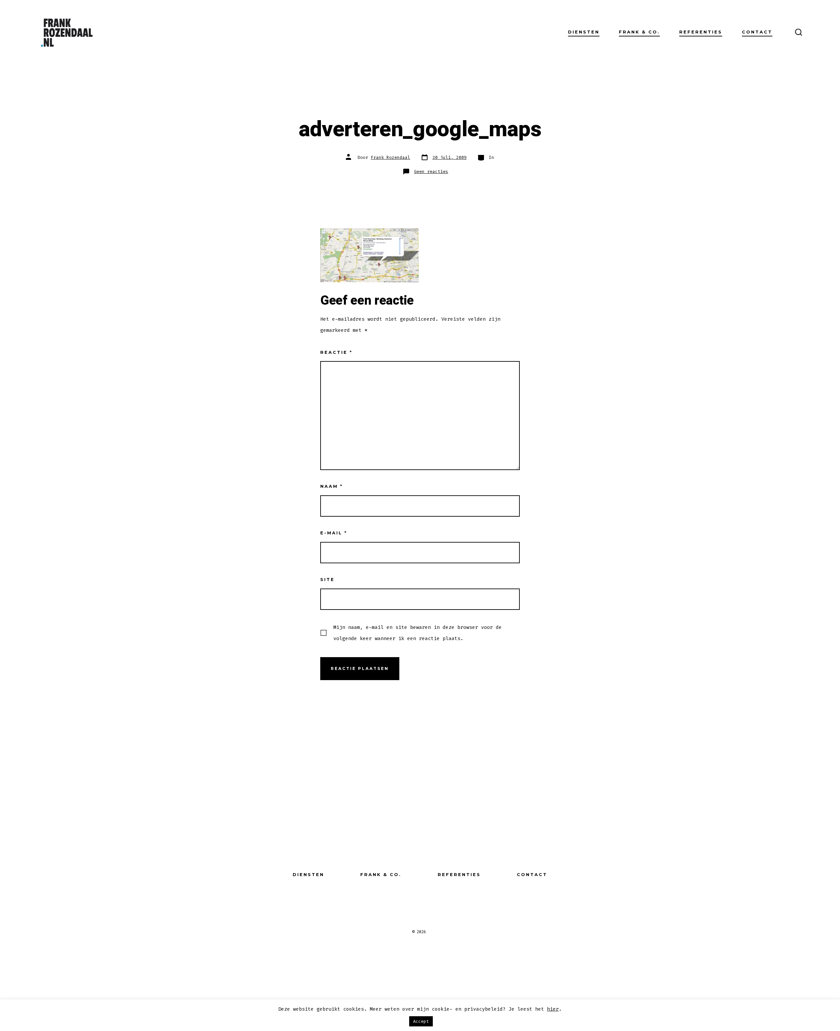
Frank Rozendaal (390, 157)
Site (327, 579)
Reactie (336, 352)
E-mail (333, 532)
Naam (331, 486)
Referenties (700, 32)
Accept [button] (421, 1021)
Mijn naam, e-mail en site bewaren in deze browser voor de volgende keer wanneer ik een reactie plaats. (417, 633)
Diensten (583, 32)
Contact (757, 32)
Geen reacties (431, 171)
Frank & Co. (639, 32)
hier (553, 1009)
